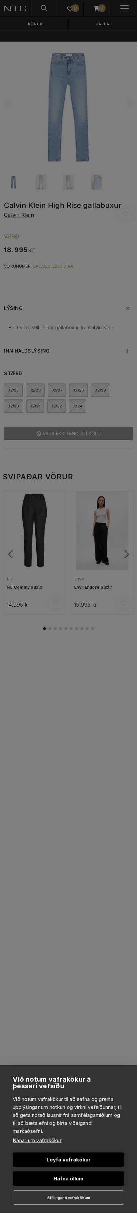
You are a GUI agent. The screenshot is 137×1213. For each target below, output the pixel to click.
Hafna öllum (68, 1178)
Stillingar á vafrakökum (68, 1197)
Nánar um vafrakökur (37, 1140)
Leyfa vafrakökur (69, 1159)
